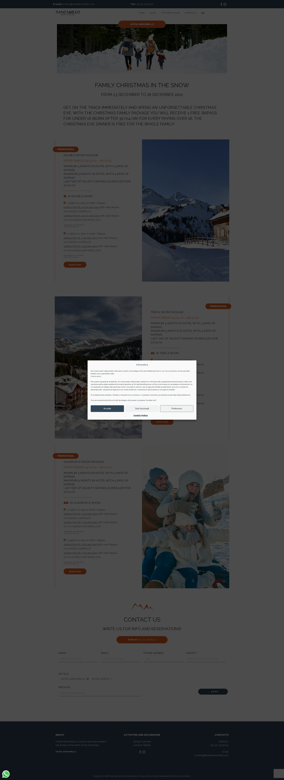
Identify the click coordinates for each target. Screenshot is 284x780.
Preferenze (176, 408)
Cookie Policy (140, 415)
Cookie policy (96, 376)
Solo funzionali (142, 408)
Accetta (107, 408)
